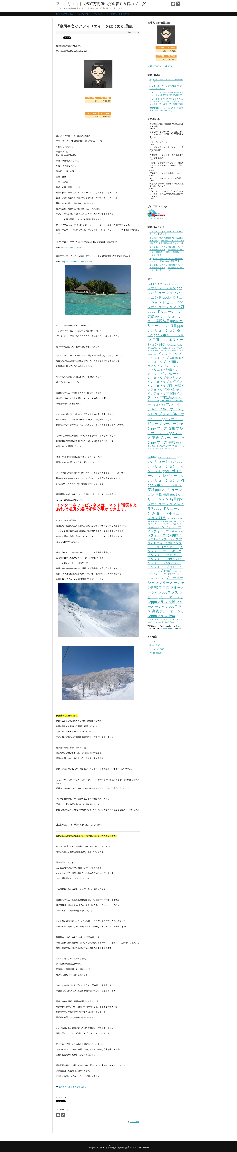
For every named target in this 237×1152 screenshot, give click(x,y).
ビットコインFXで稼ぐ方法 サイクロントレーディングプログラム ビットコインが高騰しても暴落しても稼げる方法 (166, 101)
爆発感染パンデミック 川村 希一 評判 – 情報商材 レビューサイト (167, 252)
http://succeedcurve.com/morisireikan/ (78, 261)
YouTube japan (172, 345)
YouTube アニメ (156, 348)
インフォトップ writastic (164, 357)
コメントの (156, 649)
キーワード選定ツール (170, 400)
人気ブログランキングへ (156, 218)
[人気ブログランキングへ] (156, 216)
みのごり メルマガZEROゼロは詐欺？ (166, 178)
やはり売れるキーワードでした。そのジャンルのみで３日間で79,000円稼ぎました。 (166, 134)
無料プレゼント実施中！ (119, 14)
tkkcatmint (134, 1122)
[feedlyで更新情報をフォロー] (173, 4)
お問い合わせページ (100, 14)
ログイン (153, 641)
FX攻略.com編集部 (168, 261)
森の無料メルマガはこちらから (72, 1087)
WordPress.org (156, 653)
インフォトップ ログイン (165, 381)
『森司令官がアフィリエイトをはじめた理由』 (72, 14)
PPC (154, 284)
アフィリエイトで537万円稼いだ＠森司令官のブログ (101, 4)
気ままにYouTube (168, 448)
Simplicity (125, 1146)
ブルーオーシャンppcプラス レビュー (166, 419)
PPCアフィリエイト (167, 284)
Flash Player (166, 628)
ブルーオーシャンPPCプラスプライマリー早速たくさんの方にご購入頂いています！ (166, 194)
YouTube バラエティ (159, 350)
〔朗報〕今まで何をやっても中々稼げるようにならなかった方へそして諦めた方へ (166, 165)
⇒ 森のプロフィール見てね (160, 66)
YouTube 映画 (171, 350)
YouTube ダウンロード (170, 348)
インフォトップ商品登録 (164, 385)
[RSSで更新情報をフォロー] (178, 4)
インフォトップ (169, 354)
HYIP (149, 284)
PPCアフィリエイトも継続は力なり (165, 173)
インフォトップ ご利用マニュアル (166, 361)
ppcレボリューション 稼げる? (166, 330)
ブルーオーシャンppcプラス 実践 (165, 433)
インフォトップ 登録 (162, 393)
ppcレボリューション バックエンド (166, 292)
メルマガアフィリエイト (170, 446)
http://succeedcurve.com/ (71, 247)
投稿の (154, 645)
